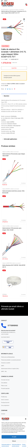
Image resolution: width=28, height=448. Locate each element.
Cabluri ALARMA (19, 10)
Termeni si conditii (24, 445)
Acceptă (14, 437)
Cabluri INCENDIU (6, 189)
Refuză (14, 441)
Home (2, 10)
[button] (25, 419)
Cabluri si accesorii (9, 10)
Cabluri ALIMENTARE (7, 263)
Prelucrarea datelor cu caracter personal (6, 445)
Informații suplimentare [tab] (10, 139)
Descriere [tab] (6, 96)
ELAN (6, 59)
